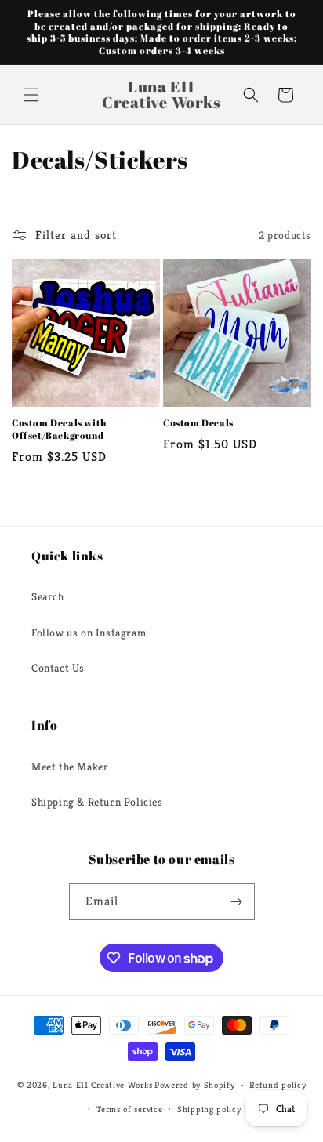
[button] (31, 95)
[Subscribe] (237, 901)
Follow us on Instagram (88, 632)
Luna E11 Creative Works (102, 1084)
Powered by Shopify (194, 1084)
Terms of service (129, 1109)
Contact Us (58, 668)
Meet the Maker (69, 767)
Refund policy (277, 1084)
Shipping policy (209, 1109)
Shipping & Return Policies (97, 802)
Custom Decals (198, 423)
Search (47, 596)
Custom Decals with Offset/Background (59, 429)
